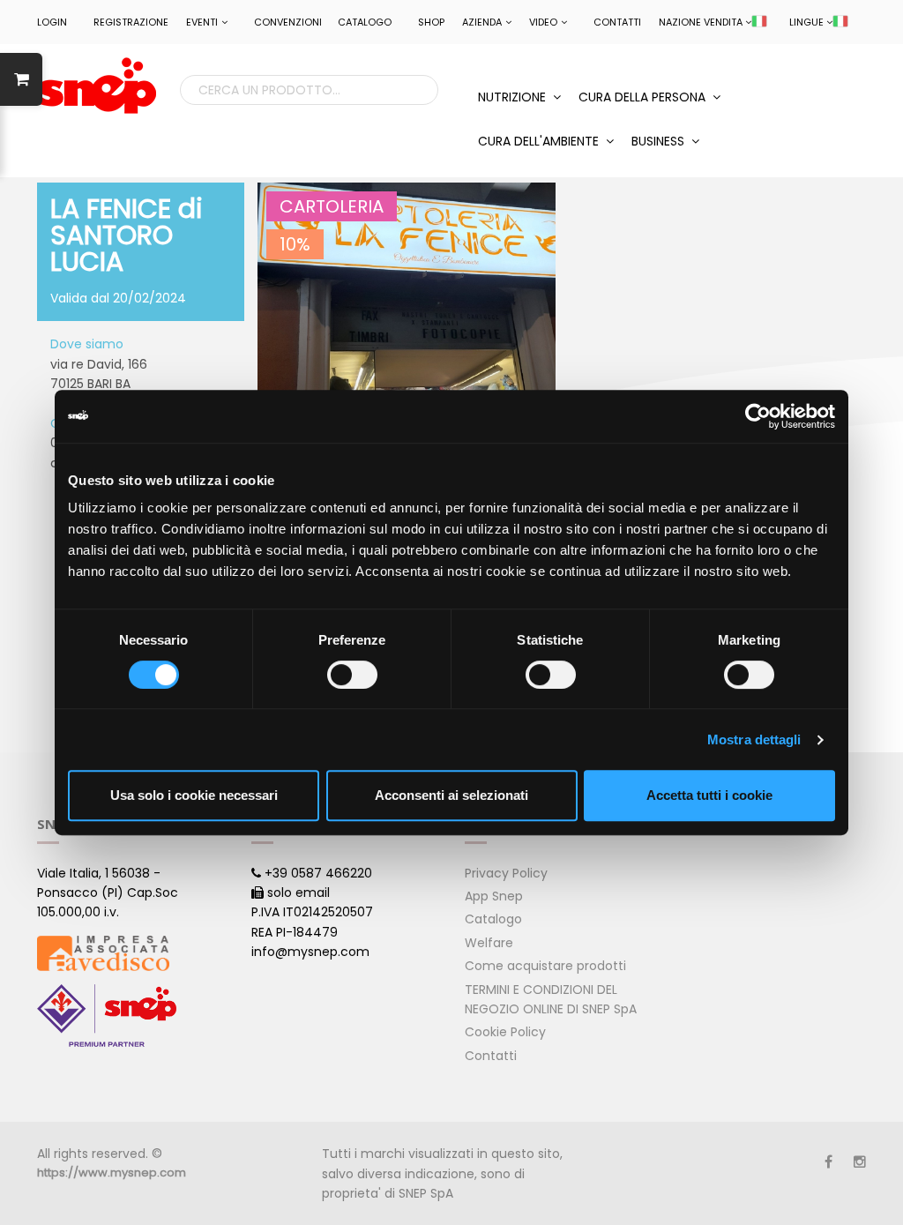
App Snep (494, 896)
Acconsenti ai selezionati (451, 795)
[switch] (352, 675)
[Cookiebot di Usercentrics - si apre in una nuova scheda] (758, 416)
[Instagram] (860, 1161)
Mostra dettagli (754, 739)
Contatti (617, 22)
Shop (431, 22)
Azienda (482, 22)
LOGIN (52, 22)
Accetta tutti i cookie (709, 795)
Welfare (489, 943)
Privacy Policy (506, 873)
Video (543, 22)
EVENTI (202, 22)
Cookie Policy (505, 1032)
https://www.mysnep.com (111, 1172)
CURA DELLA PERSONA (643, 97)
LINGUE (806, 22)
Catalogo (365, 22)
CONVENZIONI (288, 22)
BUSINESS (659, 141)
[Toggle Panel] (21, 79)
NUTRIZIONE (513, 97)
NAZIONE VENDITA (701, 22)
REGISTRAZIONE (130, 22)
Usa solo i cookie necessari (194, 795)
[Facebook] (828, 1161)
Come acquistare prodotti (545, 966)
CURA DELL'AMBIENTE (540, 141)
